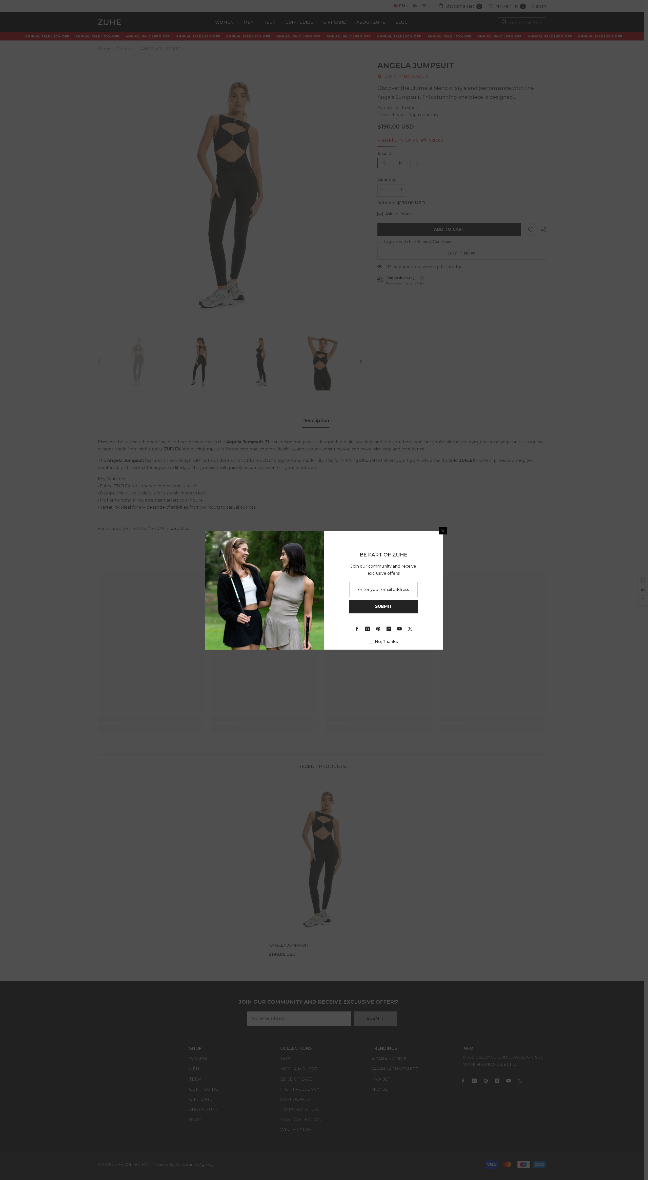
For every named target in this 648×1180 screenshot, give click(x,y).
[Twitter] (410, 629)
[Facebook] (357, 629)
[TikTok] (388, 629)
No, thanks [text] (386, 641)
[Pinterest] (378, 629)
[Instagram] (367, 629)
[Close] (443, 530)
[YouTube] (399, 629)
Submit (383, 606)
